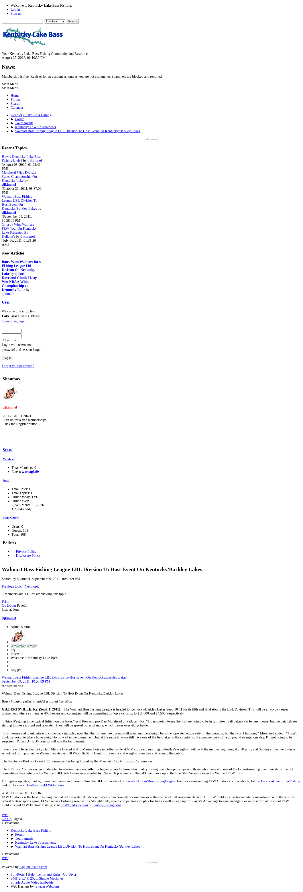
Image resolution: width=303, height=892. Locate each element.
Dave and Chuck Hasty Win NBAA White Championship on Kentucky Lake (19, 284)
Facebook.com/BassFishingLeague (150, 781)
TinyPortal (18, 874)
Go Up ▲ (70, 874)
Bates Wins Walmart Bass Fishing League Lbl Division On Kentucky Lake (21, 268)
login (5, 321)
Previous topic (12, 586)
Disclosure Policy (28, 555)
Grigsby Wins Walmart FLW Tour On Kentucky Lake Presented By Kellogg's (19, 230)
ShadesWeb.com (47, 886)
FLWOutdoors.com (74, 805)
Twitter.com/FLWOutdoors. (45, 785)
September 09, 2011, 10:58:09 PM (26, 681)
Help (31, 874)
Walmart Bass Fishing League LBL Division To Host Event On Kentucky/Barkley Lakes (19, 202)
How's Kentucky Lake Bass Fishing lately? (21, 158)
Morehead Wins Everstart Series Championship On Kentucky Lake (19, 176)
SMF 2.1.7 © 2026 (24, 878)
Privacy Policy (26, 551)
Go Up (7, 819)
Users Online (11, 517)
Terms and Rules (49, 874)
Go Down (9, 605)
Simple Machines (51, 878)
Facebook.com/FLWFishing (280, 781)
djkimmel (35, 160)
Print (5, 601)
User (6, 302)
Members (8, 459)
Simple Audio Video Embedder (33, 882)
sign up (19, 321)
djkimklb (21, 274)
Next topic (32, 586)
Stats (7, 450)
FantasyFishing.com (106, 805)
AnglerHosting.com (33, 867)
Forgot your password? (18, 366)
